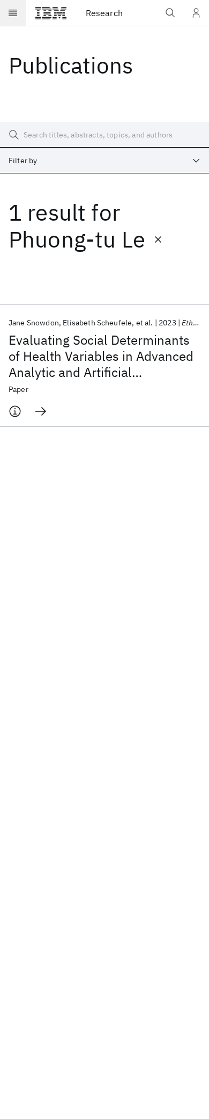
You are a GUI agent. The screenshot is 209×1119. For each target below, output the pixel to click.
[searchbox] (104, 135)
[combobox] (104, 160)
